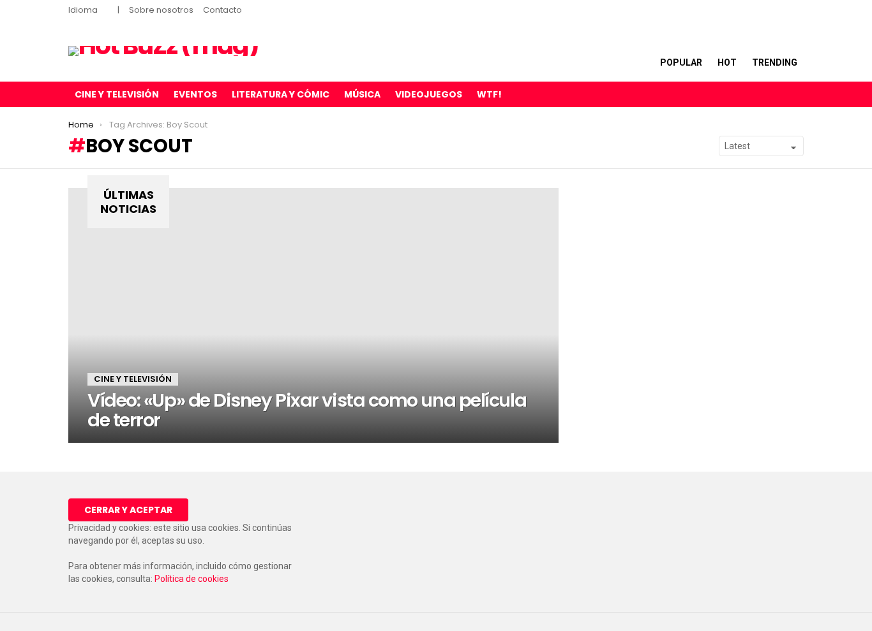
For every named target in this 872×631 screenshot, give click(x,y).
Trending (774, 62)
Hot (727, 62)
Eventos (195, 94)
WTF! (489, 94)
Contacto (222, 10)
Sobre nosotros (161, 10)
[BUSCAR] (796, 94)
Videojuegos (428, 94)
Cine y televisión (117, 94)
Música (362, 94)
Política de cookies (191, 579)
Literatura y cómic (280, 94)
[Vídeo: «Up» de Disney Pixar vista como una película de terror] (313, 315)
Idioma (83, 10)
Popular (681, 62)
